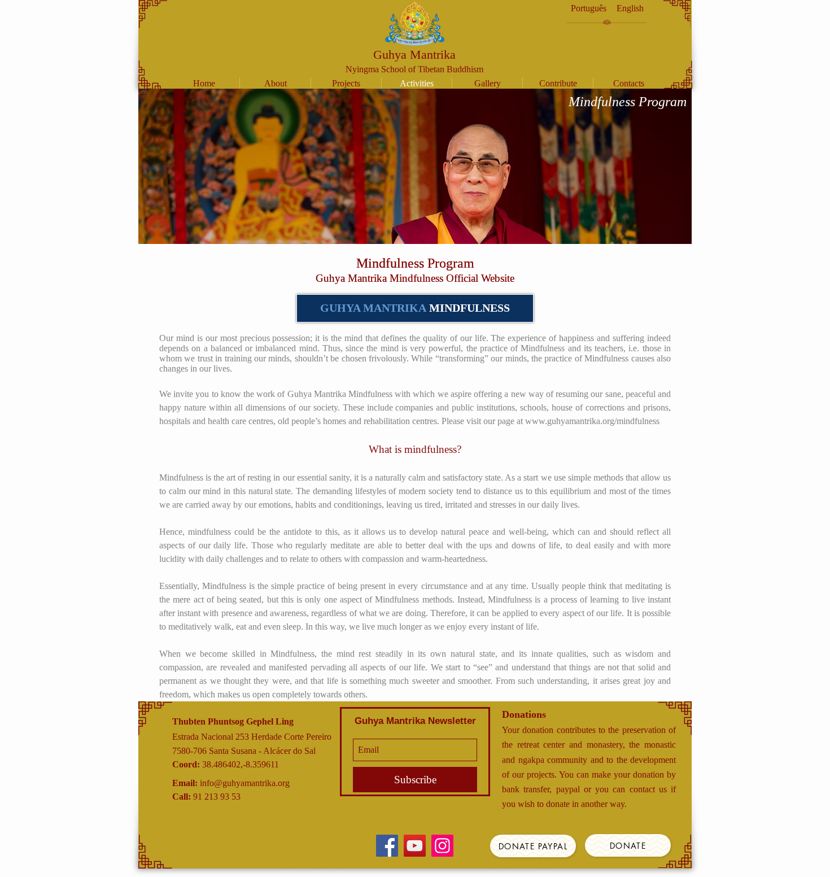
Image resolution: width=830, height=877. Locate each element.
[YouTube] (415, 846)
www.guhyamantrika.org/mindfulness (592, 421)
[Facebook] (387, 846)
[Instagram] (442, 846)
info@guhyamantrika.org (245, 783)
